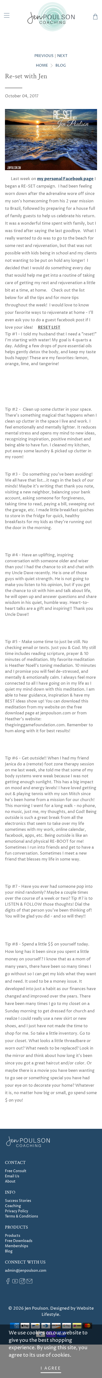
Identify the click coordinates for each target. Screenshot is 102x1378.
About (10, 1181)
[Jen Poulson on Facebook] (8, 1283)
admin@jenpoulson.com (25, 1270)
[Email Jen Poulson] (29, 1283)
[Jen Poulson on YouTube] (15, 1283)
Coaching (13, 1206)
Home (42, 65)
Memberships (16, 1246)
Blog (60, 65)
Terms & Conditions (21, 1216)
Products (12, 1235)
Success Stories (18, 1200)
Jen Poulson (36, 1308)
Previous (43, 56)
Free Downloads (18, 1241)
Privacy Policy (16, 1211)
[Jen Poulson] (51, 16)
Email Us (12, 1176)
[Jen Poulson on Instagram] (22, 1283)
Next (62, 56)
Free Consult (15, 1171)
